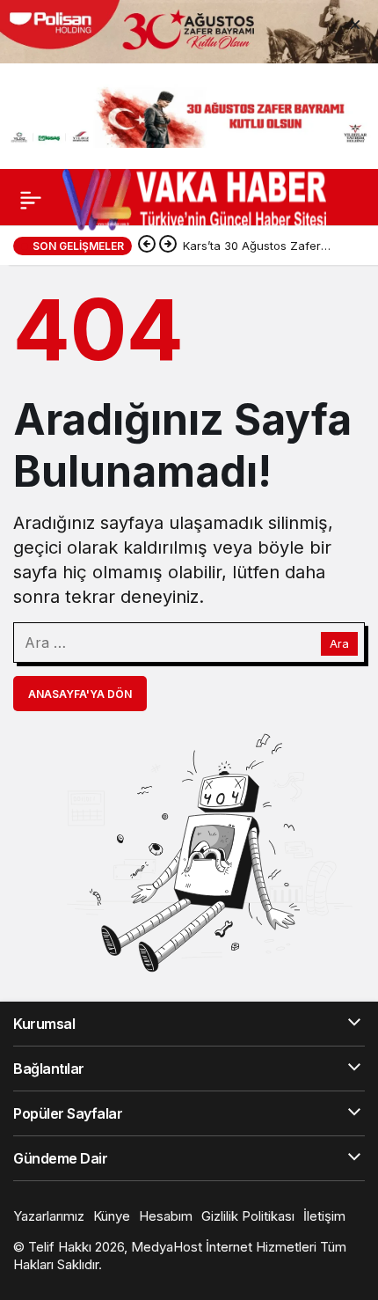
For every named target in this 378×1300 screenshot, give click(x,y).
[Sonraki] (167, 245)
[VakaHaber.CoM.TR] (194, 198)
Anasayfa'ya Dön (80, 694)
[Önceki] (146, 245)
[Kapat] (355, 23)
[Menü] (30, 199)
